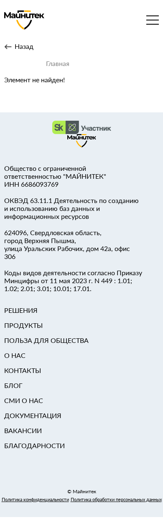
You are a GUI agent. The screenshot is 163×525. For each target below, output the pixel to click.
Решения (21, 310)
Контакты (22, 370)
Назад (24, 46)
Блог (13, 385)
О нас (14, 355)
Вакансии (23, 430)
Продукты (23, 325)
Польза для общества (46, 340)
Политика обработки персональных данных (116, 499)
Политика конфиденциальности (35, 499)
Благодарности (34, 445)
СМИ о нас (23, 400)
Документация (32, 415)
